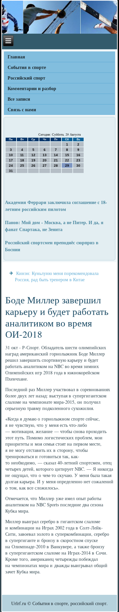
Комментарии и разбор (32, 88)
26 (33, 165)
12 (33, 155)
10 (11, 155)
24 (11, 165)
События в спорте (27, 67)
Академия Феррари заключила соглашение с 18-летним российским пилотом (56, 206)
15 (67, 155)
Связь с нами (22, 109)
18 (22, 160)
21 (56, 160)
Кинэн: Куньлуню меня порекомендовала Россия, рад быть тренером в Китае (57, 276)
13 (45, 155)
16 (78, 155)
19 (33, 160)
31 (11, 171)
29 (67, 165)
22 (67, 160)
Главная (16, 56)
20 (45, 160)
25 (22, 165)
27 (45, 165)
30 (78, 165)
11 (22, 155)
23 (78, 160)
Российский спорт (26, 77)
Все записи (19, 98)
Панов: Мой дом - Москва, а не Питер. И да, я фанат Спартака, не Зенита (54, 226)
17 (11, 160)
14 (56, 155)
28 (56, 165)
